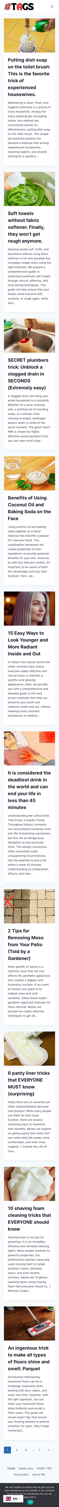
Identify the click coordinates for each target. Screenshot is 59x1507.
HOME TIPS (44, 1468)
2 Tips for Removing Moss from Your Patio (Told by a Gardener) (26, 944)
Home (11, 1468)
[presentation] (29, 35)
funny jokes (21, 1474)
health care (26, 1468)
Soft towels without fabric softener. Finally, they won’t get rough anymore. (26, 227)
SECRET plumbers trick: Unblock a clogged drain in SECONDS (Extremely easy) (28, 373)
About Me (38, 1474)
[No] (55, 1495)
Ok (30, 1502)
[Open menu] (52, 6)
